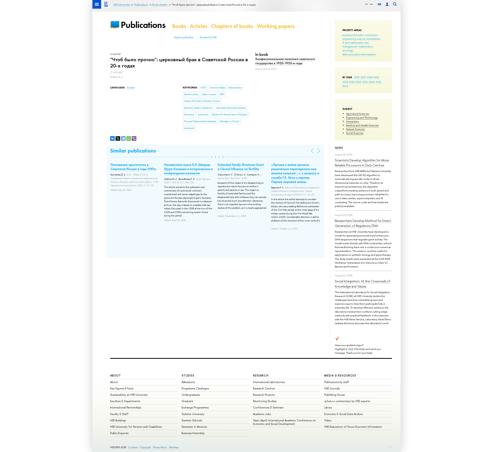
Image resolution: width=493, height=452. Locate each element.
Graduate (187, 401)
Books (179, 26)
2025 (376, 77)
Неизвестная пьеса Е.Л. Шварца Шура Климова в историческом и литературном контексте (188, 169)
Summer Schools (192, 420)
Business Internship (193, 433)
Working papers (275, 26)
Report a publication (184, 37)
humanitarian (373, 38)
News (339, 148)
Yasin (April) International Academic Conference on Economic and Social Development (284, 422)
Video (327, 420)
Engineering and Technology (362, 117)
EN (371, 4)
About (115, 375)
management (349, 46)
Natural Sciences (355, 129)
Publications (143, 25)
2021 (365, 82)
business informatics (353, 35)
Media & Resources (340, 375)
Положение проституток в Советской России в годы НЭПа (133, 167)
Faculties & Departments (125, 401)
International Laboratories (269, 382)
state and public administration (359, 54)
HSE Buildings (118, 420)
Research (261, 375)
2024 (345, 82)
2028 (357, 77)
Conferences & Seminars (268, 407)
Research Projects (264, 395)
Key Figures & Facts (121, 388)
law (367, 42)
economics (371, 35)
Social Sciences (354, 133)
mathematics (365, 46)
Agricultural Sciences (357, 113)
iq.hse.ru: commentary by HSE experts (347, 401)
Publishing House (334, 395)
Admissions (188, 382)
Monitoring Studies (265, 401)
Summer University (193, 414)
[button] (208, 157)
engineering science (353, 38)
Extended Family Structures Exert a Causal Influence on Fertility (241, 167)
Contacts (133, 447)
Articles (198, 26)
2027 (363, 77)
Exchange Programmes (195, 407)
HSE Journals (332, 388)
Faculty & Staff (119, 414)
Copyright (145, 447)
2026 (369, 77)
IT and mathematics (353, 42)
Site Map (174, 447)
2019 (378, 82)
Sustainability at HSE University (129, 395)
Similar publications (133, 150)
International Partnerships (125, 407)
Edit (390, 446)
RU (366, 4)
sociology (347, 50)
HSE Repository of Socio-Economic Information (353, 427)
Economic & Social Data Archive (343, 414)
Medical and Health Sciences (362, 125)
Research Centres (264, 388)
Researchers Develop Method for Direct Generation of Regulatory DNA (363, 223)
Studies (188, 375)
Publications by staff (336, 382)
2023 (352, 82)
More (345, 86)
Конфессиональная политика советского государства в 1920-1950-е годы (285, 61)
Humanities (352, 121)
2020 (372, 82)
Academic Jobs (262, 414)
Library (328, 407)
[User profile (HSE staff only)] (387, 4)
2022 (358, 82)
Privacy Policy (160, 447)
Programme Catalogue (195, 388)
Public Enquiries (119, 433)
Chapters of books (232, 26)
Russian (131, 87)
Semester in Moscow (194, 427)
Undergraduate (191, 395)
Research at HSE (208, 37)
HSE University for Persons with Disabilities (136, 427)
